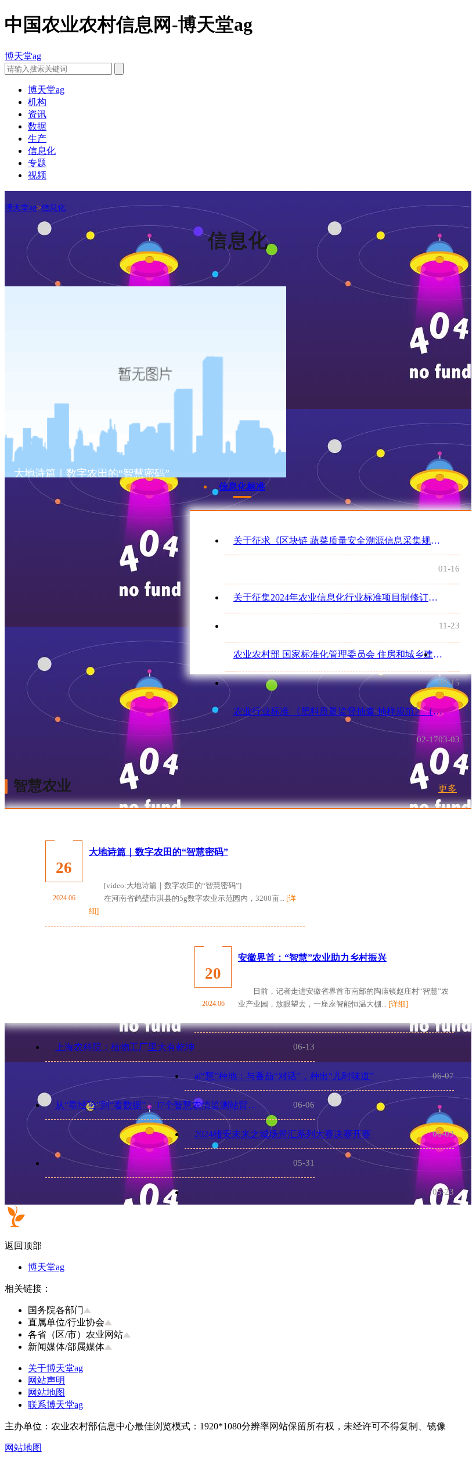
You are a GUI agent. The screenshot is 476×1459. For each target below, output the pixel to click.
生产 (37, 138)
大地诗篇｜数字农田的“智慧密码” (158, 852)
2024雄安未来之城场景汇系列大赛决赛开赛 (282, 1134)
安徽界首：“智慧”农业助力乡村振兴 (312, 957)
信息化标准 (242, 486)
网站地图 (46, 1392)
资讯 (37, 114)
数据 (37, 126)
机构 (37, 102)
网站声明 (46, 1380)
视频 (37, 175)
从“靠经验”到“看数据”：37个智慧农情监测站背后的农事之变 (159, 1105)
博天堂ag (23, 56)
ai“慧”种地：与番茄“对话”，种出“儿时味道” (284, 1076)
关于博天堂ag (55, 1368)
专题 (37, 163)
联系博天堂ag (55, 1405)
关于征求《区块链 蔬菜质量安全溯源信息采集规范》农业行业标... (337, 540)
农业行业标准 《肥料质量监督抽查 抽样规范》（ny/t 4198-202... (337, 711)
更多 (447, 788)
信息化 (42, 151)
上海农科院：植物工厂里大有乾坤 (124, 1047)
